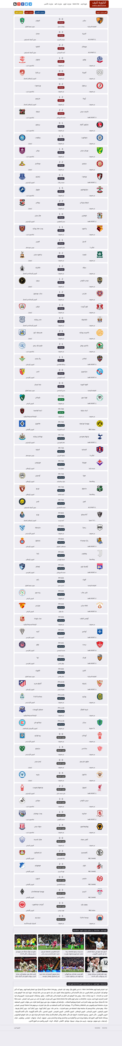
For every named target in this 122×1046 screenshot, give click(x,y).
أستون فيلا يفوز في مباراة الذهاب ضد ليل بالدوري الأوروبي (97, 953)
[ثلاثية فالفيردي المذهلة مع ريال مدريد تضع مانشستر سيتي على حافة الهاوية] (49, 942)
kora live (104, 1028)
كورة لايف (84, 4)
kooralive (97, 1028)
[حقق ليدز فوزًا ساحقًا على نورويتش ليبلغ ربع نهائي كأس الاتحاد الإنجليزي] (25, 942)
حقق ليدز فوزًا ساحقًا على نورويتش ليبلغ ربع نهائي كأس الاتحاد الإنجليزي (26, 954)
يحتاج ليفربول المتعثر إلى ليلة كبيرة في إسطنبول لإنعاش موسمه (49, 975)
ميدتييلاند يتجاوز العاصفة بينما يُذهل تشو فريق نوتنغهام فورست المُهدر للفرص (73, 954)
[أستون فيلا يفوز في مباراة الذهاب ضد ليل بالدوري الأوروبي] (96, 942)
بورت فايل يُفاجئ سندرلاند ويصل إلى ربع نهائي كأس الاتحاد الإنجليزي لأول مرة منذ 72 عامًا (97, 976)
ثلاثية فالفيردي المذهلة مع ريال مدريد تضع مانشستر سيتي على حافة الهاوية (50, 954)
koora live (76, 4)
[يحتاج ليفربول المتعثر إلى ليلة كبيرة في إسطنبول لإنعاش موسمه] (49, 964)
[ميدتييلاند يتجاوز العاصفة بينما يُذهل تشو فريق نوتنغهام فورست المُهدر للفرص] (73, 942)
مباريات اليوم (67, 4)
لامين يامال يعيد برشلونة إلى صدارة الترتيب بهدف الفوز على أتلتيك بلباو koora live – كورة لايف (26, 976)
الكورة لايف (17, 1028)
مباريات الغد (58, 4)
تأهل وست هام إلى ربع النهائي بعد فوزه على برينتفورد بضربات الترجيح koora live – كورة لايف (74, 976)
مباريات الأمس (48, 4)
